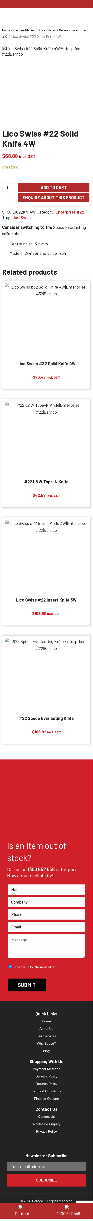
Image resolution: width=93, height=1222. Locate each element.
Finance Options (46, 1098)
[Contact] (23, 1206)
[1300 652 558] (69, 1206)
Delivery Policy (46, 1076)
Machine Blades (23, 30)
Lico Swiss (21, 217)
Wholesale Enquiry (46, 1124)
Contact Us (46, 1116)
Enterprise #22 (70, 211)
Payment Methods (46, 1069)
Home (6, 30)
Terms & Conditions (46, 1091)
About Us (46, 1029)
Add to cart (54, 187)
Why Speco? (46, 1043)
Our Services (46, 1036)
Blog (46, 1051)
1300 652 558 (41, 869)
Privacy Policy (46, 1131)
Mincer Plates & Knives (53, 30)
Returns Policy (46, 1084)
